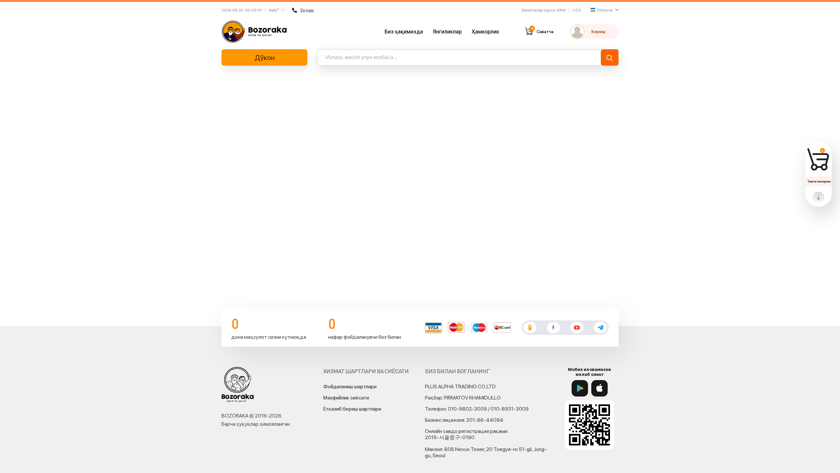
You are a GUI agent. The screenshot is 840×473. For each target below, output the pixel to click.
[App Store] (599, 388)
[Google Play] (580, 388)
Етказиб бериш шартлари (352, 409)
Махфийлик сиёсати (346, 398)
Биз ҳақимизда (404, 32)
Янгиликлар (447, 32)
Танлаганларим (818, 181)
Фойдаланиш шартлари (349, 387)
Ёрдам (307, 10)
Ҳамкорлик (485, 32)
